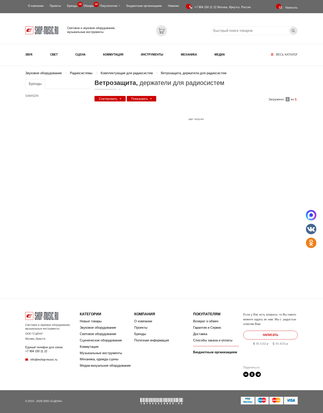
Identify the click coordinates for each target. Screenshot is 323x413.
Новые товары (91, 321)
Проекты (55, 5)
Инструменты (152, 54)
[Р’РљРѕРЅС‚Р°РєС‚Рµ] (246, 374)
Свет (54, 54)
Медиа (219, 54)
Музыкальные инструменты (101, 353)
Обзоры (89, 5)
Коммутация (113, 54)
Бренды (73, 5)
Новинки (173, 5)
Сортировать (108, 98)
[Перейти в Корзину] (161, 30)
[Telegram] (258, 374)
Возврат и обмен (205, 321)
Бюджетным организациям (144, 5)
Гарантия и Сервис (207, 327)
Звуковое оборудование (43, 73)
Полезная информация (151, 340)
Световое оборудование (98, 334)
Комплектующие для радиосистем (127, 73)
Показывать (139, 98)
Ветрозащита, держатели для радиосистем (193, 73)
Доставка (200, 334)
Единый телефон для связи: (44, 349)
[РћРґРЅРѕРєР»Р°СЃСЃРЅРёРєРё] (252, 374)
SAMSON (31, 95)
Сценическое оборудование (101, 340)
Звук (29, 54)
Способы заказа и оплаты (212, 340)
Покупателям (108, 5)
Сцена (80, 54)
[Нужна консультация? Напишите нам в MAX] (311, 215)
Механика (189, 54)
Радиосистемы (81, 73)
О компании (36, 5)
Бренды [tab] (35, 84)
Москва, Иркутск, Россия (222, 7)
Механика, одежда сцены (99, 359)
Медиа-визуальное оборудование (105, 365)
